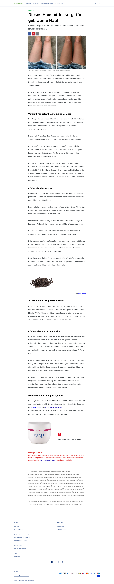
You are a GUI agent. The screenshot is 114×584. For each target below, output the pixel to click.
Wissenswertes (18, 543)
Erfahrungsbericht (19, 529)
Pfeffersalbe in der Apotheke (22, 534)
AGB (15, 553)
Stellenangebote (61, 529)
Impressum (17, 556)
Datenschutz (17, 551)
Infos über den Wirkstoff (20, 540)
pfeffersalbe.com (82, 293)
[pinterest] (33, 33)
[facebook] (29, 33)
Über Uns (16, 526)
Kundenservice (18, 545)
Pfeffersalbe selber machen (21, 532)
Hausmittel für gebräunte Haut (22, 537)
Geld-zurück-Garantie (20, 548)
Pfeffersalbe (20, 580)
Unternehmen (61, 526)
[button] (95, 3)
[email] (37, 33)
